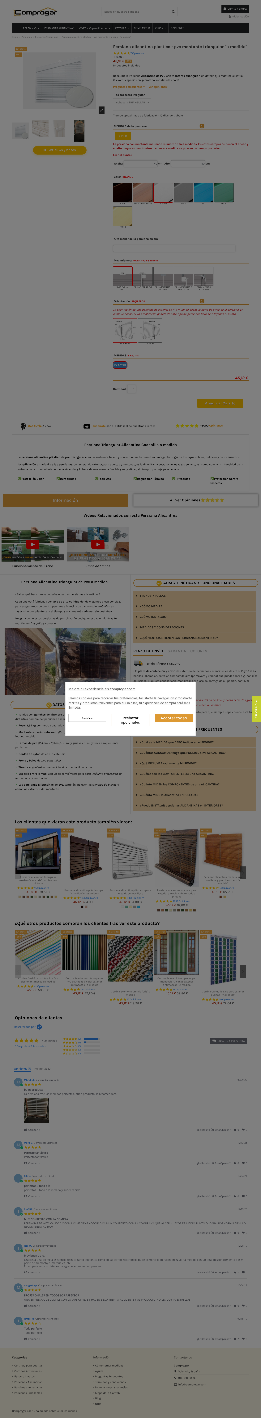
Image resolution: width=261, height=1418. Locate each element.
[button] (256, 709)
